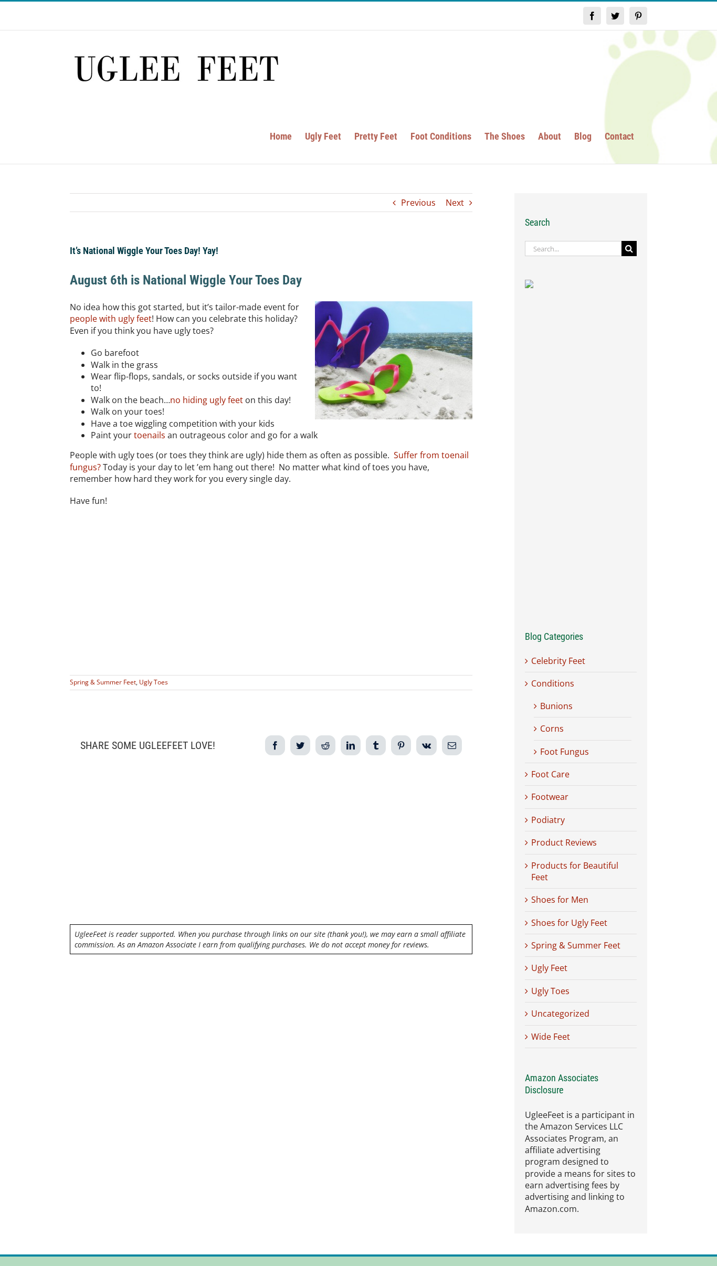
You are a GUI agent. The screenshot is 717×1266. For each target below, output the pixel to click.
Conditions (552, 683)
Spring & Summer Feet (103, 682)
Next (455, 202)
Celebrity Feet (558, 661)
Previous (418, 202)
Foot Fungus (564, 751)
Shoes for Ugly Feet (569, 923)
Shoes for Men (559, 899)
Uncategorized (560, 1013)
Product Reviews (564, 842)
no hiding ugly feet (206, 400)
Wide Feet (550, 1036)
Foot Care (550, 774)
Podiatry (548, 820)
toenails (149, 435)
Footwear (549, 797)
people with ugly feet (111, 318)
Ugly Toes (153, 682)
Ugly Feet (549, 968)
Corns (552, 728)
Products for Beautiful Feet (574, 871)
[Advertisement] (271, 591)
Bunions (556, 706)
